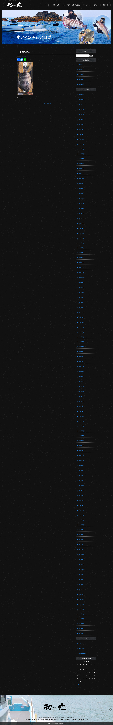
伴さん (80, 69)
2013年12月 (81, 574)
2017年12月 (81, 544)
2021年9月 (81, 366)
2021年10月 (81, 361)
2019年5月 (81, 505)
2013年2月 (81, 624)
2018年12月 (81, 530)
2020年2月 (81, 460)
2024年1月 (81, 238)
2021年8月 (81, 371)
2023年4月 (81, 277)
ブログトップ (86, 51)
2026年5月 (81, 104)
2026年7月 (81, 94)
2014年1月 (81, 569)
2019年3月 (81, 515)
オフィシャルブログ (83, 719)
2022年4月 (81, 332)
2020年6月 (81, 440)
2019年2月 (81, 520)
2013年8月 (81, 594)
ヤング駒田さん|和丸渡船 (11, 0)
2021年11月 (81, 356)
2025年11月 (81, 134)
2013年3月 (81, 619)
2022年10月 (81, 307)
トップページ (46, 5)
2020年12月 (81, 411)
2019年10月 (81, 480)
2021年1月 (81, 406)
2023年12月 (81, 243)
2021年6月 (81, 381)
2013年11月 (81, 579)
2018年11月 (81, 534)
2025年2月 (81, 173)
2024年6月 (81, 213)
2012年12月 (81, 633)
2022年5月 (81, 327)
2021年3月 (81, 396)
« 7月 (77, 684)
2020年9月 (81, 426)
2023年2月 (81, 287)
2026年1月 (81, 124)
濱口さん (49, 103)
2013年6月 (81, 604)
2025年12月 (81, 129)
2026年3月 (81, 114)
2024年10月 (81, 193)
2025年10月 (81, 139)
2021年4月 (81, 391)
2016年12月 (81, 549)
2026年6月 (81, 99)
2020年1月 (81, 465)
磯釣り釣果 (56, 5)
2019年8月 (81, 490)
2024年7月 (81, 208)
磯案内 (96, 5)
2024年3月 (81, 228)
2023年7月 (81, 262)
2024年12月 (81, 183)
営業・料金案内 (76, 5)
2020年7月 (81, 436)
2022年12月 (81, 297)
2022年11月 (81, 302)
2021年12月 (81, 351)
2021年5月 (81, 386)
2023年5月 (81, 272)
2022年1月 (81, 346)
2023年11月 (81, 248)
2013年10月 (81, 584)
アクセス (86, 5)
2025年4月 (81, 163)
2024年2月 (81, 233)
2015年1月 (81, 554)
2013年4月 (81, 614)
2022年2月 (81, 342)
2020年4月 (81, 450)
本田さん (81, 79)
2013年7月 (81, 599)
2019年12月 (81, 470)
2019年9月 (81, 485)
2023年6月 (81, 267)
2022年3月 (81, 337)
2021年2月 (81, 401)
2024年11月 (81, 188)
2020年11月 (81, 416)
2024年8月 (81, 203)
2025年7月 (81, 149)
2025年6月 (81, 154)
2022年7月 (81, 317)
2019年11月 (81, 475)
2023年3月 (81, 282)
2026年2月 (81, 119)
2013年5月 (81, 609)
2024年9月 (81, 198)
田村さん (81, 74)
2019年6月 (81, 500)
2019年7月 (81, 495)
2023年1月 (81, 292)
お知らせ (106, 5)
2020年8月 (81, 431)
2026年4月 (81, 109)
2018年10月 (81, 539)
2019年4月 (81, 510)
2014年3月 (81, 559)
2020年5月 (81, 445)
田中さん (81, 65)
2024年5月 (81, 218)
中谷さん (42, 103)
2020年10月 (81, 421)
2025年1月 (81, 178)
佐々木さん (81, 84)
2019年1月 (81, 525)
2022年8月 (81, 312)
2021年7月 (81, 376)
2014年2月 (81, 564)
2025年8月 (81, 144)
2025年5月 (81, 159)
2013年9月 (81, 589)
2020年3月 (81, 455)
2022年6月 (81, 322)
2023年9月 (81, 257)
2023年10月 (81, 253)
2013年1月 (81, 628)
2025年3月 (81, 168)
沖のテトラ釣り (66, 5)
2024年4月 (81, 223)
